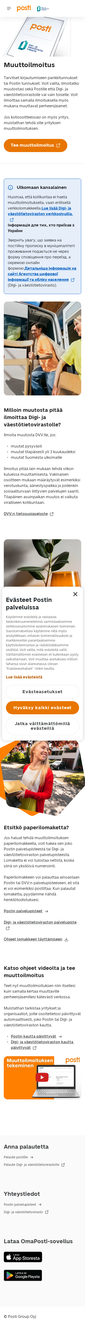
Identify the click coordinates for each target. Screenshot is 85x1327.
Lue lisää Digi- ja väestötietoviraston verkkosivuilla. (40, 211)
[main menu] (9, 8)
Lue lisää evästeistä (24, 677)
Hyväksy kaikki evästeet (42, 707)
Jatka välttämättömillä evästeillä (42, 726)
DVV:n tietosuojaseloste (26, 514)
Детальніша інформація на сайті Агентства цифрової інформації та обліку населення (42, 274)
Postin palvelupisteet (23, 911)
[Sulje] (75, 594)
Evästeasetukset (42, 691)
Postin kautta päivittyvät (33, 1036)
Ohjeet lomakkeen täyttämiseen (33, 939)
